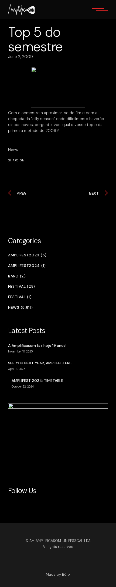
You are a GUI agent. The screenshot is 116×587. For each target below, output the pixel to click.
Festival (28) (21, 286)
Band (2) (17, 276)
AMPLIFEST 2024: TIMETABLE (37, 380)
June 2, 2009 (20, 56)
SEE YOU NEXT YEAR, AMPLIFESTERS (39, 363)
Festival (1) (20, 297)
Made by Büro (58, 574)
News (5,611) (20, 307)
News (13, 149)
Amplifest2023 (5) (27, 255)
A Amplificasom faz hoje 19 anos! (37, 345)
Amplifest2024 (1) (27, 265)
